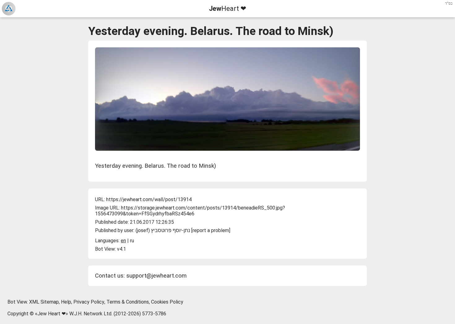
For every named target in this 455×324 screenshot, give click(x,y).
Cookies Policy (167, 302)
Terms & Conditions (127, 302)
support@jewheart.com (156, 275)
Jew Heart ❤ (51, 314)
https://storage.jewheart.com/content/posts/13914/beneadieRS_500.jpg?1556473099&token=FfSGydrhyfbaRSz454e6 (190, 211)
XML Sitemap (44, 302)
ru (132, 241)
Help (66, 302)
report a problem (211, 230)
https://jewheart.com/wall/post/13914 (149, 199)
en (123, 241)
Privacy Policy (88, 302)
